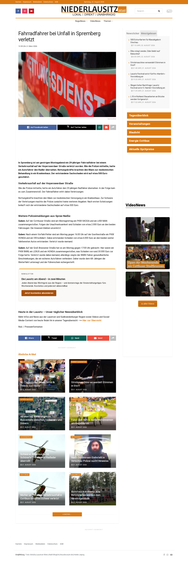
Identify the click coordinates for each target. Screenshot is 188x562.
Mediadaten (37, 2)
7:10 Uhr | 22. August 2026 (144, 45)
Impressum (27, 2)
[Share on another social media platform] (113, 127)
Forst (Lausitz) (78, 362)
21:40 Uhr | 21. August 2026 (144, 68)
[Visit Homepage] (94, 11)
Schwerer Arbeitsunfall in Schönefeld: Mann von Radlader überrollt (38, 457)
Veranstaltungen (139, 123)
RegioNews (80, 21)
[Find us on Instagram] (24, 11)
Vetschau (76, 437)
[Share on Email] (106, 127)
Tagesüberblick (138, 115)
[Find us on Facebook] (18, 11)
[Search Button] (159, 11)
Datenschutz (48, 2)
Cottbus (25, 475)
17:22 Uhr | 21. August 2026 (144, 102)
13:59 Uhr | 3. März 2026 (27, 46)
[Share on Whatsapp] (99, 127)
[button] (148, 229)
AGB (56, 2)
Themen (107, 21)
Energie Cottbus (139, 140)
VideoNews (95, 21)
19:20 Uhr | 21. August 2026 (144, 79)
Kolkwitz (75, 475)
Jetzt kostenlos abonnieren (38, 293)
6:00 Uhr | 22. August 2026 (144, 57)
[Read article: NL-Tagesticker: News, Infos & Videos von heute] (41, 376)
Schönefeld (26, 437)
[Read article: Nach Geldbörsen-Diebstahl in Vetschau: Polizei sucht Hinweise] (92, 451)
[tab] (133, 33)
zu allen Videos (147, 304)
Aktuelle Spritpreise (141, 149)
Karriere (18, 2)
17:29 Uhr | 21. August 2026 (144, 91)
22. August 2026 (29, 390)
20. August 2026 (29, 559)
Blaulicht (134, 132)
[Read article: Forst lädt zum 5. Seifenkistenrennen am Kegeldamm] (92, 413)
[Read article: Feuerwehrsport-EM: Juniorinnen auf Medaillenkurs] (92, 526)
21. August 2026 (80, 390)
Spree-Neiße (27, 399)
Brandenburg (27, 362)
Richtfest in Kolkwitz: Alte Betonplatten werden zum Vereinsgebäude (85, 495)
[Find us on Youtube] (31, 11)
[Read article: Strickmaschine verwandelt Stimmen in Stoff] (92, 376)
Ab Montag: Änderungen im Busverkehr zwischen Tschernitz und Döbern (41, 420)
